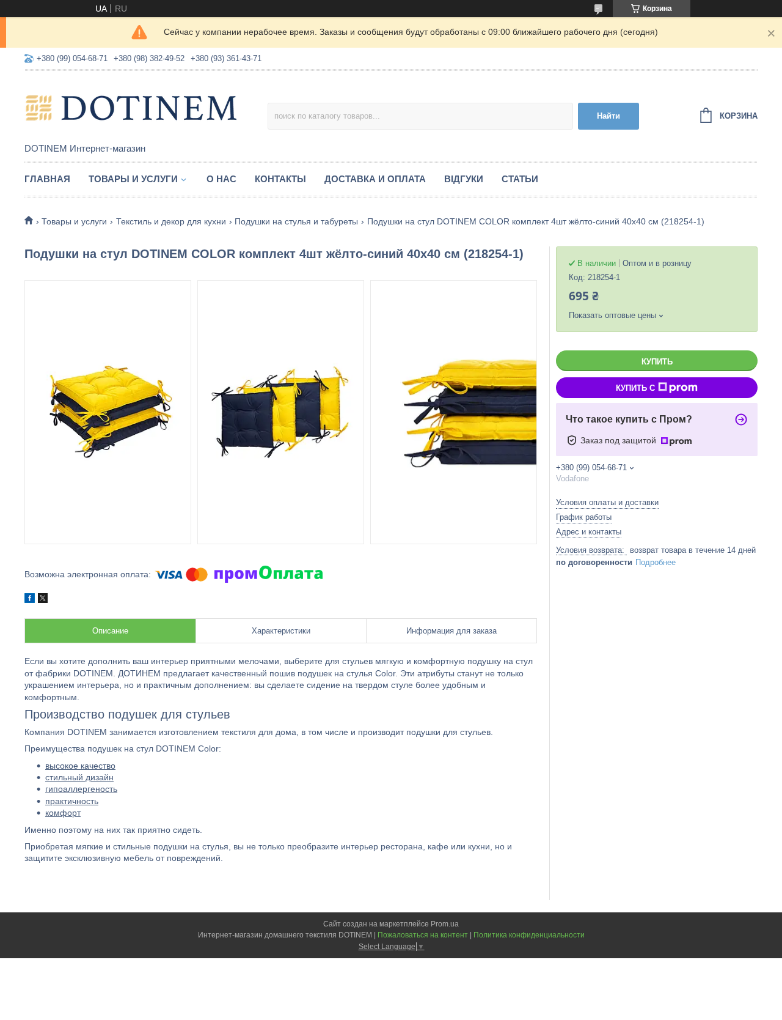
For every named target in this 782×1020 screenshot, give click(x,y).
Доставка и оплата (375, 178)
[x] (43, 600)
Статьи (520, 178)
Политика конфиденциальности (529, 935)
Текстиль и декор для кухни (171, 221)
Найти (608, 115)
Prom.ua (445, 924)
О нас (221, 178)
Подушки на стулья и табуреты (296, 221)
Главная (47, 178)
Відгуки (463, 178)
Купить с (635, 388)
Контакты (280, 178)
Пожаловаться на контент (423, 935)
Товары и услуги (133, 178)
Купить (657, 361)
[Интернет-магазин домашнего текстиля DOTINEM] (131, 107)
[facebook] (29, 600)
